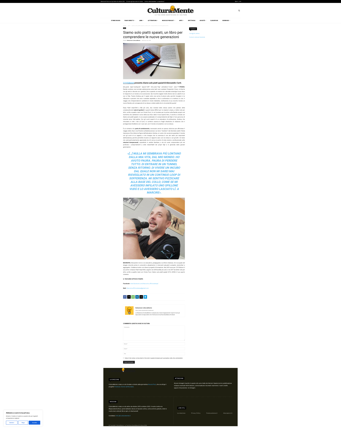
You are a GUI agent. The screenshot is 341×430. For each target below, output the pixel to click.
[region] (23, 418)
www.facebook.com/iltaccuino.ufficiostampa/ (144, 283)
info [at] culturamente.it (123, 416)
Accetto (34, 422)
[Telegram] (145, 297)
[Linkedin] (137, 297)
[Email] (141, 297)
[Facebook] (125, 297)
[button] (239, 10)
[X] (129, 297)
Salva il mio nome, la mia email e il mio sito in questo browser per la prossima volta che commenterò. (154, 358)
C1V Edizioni (128, 83)
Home (124, 25)
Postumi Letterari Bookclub (197, 37)
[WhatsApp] (133, 297)
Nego (23, 422)
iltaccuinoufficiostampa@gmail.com (138, 288)
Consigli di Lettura (194, 33)
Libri (129, 25)
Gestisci (11, 422)
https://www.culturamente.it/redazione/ (144, 310)
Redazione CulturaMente (133, 40)
